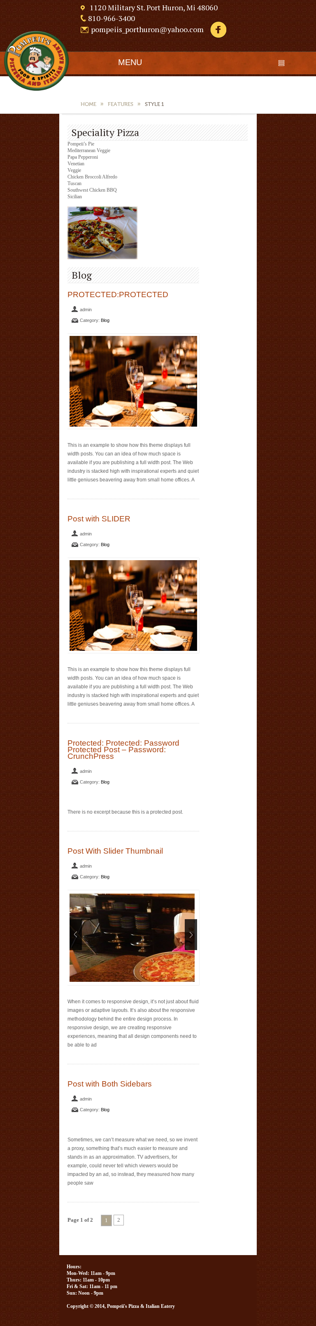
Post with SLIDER (98, 518)
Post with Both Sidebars (109, 1084)
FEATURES (120, 104)
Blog (105, 320)
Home (88, 104)
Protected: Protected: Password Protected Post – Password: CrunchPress (123, 749)
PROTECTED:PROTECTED (117, 294)
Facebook (218, 29)
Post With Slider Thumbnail (115, 851)
